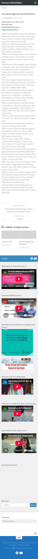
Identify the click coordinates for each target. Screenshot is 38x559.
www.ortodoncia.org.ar (10, 30)
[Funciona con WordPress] (13, 548)
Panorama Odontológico (11, 2)
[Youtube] (35, 258)
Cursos (4, 8)
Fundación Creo (7, 242)
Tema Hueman (28, 548)
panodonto (8, 18)
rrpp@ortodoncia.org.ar (10, 27)
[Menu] (35, 2)
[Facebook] (32, 258)
